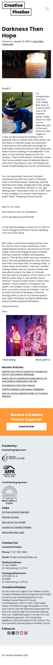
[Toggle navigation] (47, 8)
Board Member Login (13, 532)
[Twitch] (25, 632)
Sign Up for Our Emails (13, 522)
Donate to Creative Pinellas (16, 527)
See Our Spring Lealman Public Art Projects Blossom (25, 395)
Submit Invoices (10, 517)
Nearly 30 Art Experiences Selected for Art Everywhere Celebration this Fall (24, 380)
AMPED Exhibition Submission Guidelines (23, 389)
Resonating (9, 359)
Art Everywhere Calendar (15, 512)
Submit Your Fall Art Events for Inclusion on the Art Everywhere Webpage (24, 373)
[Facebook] (8, 632)
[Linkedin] (17, 632)
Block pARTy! (43, 359)
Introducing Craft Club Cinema (18, 385)
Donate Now (26, 426)
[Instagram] (13, 632)
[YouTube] (21, 632)
